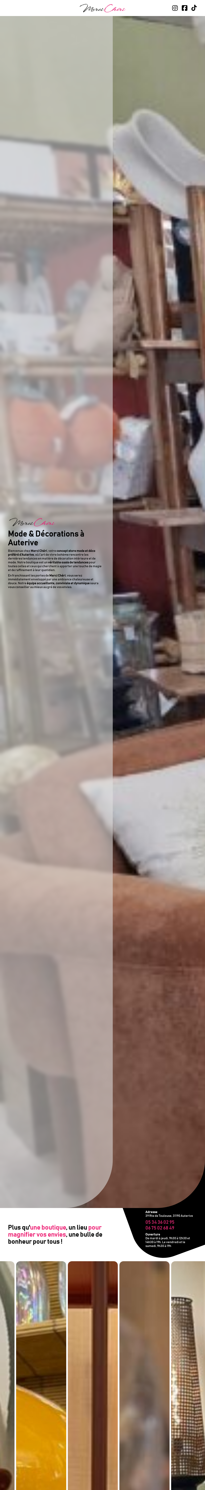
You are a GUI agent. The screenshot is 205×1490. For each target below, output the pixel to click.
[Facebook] (184, 8)
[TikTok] (194, 8)
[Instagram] (175, 8)
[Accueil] (102, 8)
